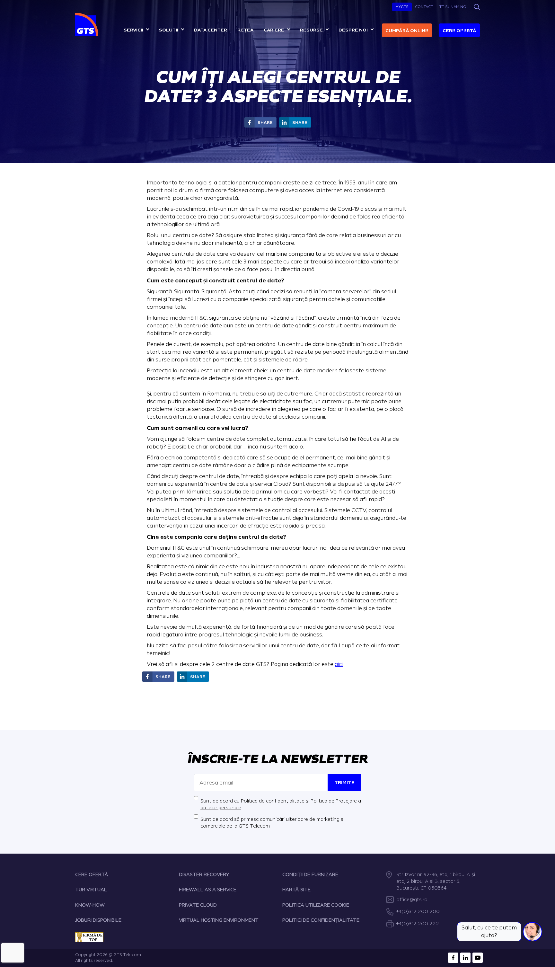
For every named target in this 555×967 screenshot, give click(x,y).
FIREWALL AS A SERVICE (207, 889)
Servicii (133, 30)
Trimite (344, 783)
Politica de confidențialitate (272, 801)
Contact (424, 6)
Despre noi (353, 30)
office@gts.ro (411, 899)
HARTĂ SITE (296, 889)
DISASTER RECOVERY (204, 874)
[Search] (477, 7)
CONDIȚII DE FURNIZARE (310, 874)
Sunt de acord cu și (280, 804)
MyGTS (402, 6)
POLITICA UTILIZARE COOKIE (315, 905)
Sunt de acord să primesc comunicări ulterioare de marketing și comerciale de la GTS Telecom (272, 823)
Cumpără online (406, 30)
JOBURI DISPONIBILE (98, 920)
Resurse (311, 30)
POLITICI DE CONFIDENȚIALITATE (320, 920)
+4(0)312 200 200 (418, 911)
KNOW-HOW (90, 905)
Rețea (245, 30)
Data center (210, 30)
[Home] (87, 24)
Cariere (274, 30)
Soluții (168, 30)
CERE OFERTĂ (91, 874)
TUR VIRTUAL (91, 889)
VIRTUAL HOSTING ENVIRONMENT (219, 920)
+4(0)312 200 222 (417, 924)
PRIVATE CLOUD (198, 905)
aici (339, 664)
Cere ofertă (459, 30)
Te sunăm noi (453, 6)
